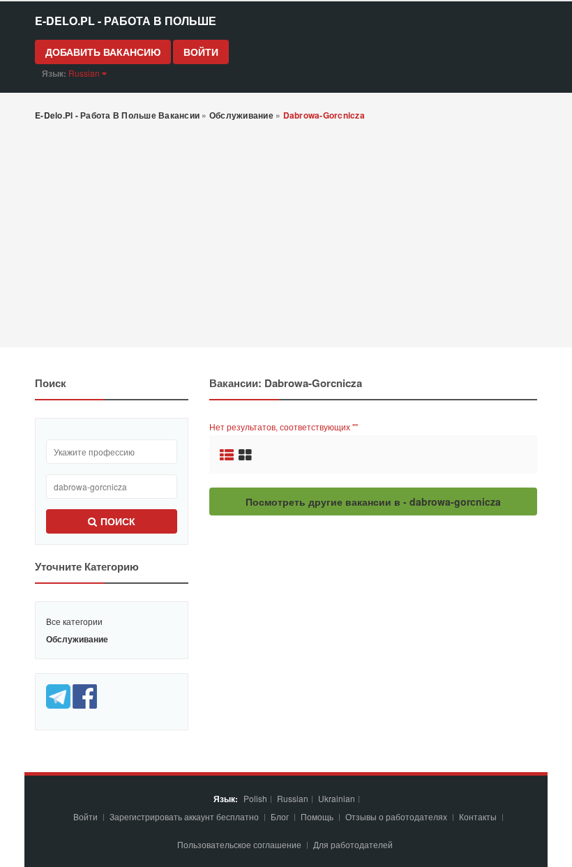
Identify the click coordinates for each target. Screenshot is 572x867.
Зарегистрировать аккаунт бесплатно (185, 816)
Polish (255, 798)
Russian (292, 798)
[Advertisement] (286, 235)
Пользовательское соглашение (240, 844)
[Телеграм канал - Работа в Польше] (59, 695)
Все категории (74, 621)
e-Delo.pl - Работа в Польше (125, 21)
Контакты (479, 816)
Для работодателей (354, 844)
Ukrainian (336, 798)
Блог (280, 816)
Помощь (317, 816)
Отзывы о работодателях (396, 816)
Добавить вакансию (102, 52)
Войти (200, 52)
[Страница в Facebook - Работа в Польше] (85, 695)
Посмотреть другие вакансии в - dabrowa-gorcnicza (373, 501)
